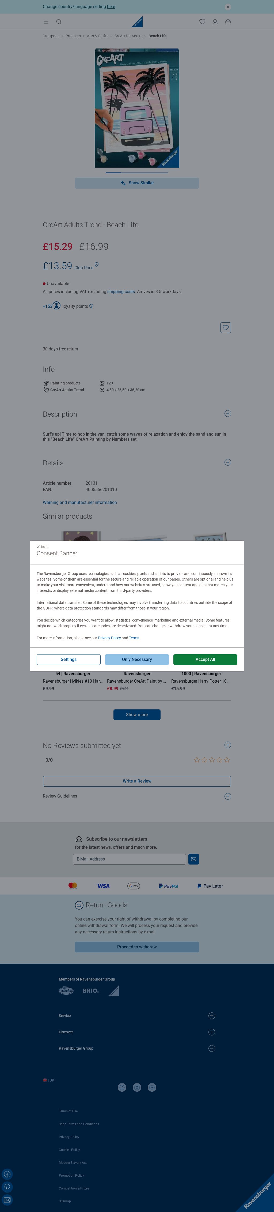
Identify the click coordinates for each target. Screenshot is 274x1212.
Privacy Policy (109, 638)
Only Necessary (137, 659)
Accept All (205, 659)
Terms (134, 638)
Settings (69, 659)
